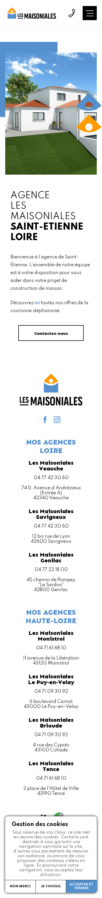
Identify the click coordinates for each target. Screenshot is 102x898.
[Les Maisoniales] (31, 13)
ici (37, 303)
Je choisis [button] (51, 886)
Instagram (57, 419)
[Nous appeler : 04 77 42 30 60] (71, 13)
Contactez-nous (51, 333)
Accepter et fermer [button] (81, 886)
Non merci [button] (20, 886)
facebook (45, 419)
